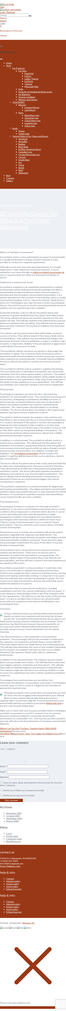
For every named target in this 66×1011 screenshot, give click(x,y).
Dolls (20, 89)
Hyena (21, 131)
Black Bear (23, 146)
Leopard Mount (32, 107)
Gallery (9, 180)
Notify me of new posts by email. (19, 795)
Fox (20, 162)
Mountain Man (31, 86)
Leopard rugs (31, 123)
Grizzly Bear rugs (33, 120)
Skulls (15, 128)
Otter (21, 165)
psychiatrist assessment (26, 453)
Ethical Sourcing (13, 889)
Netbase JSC (28, 923)
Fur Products (18, 68)
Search (3, 20)
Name (3, 766)
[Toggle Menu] (1, 59)
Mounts (22, 105)
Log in (9, 833)
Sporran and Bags (26, 97)
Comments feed (14, 838)
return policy (12, 886)
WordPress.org (13, 841)
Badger (21, 144)
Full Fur (28, 76)
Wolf (20, 170)
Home (9, 63)
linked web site (54, 703)
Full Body (29, 81)
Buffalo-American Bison (29, 149)
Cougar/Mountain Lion (29, 154)
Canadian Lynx (25, 152)
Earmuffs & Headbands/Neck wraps (35, 91)
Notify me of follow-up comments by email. (24, 790)
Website (4, 777)
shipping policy (13, 881)
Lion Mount (30, 110)
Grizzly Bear (24, 159)
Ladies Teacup (31, 78)
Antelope (22, 139)
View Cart (5, 1007)
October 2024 (13, 816)
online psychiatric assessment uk (48, 272)
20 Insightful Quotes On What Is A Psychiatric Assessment (28, 220)
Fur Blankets (24, 94)
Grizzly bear (23, 133)
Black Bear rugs (32, 115)
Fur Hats (22, 71)
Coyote (22, 157)
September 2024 (14, 818)
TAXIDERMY (18, 102)
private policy (12, 884)
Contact (10, 178)
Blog (8, 175)
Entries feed (12, 836)
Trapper (28, 84)
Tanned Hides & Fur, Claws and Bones (30, 136)
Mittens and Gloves (27, 99)
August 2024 (12, 821)
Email (3, 771)
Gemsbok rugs (32, 118)
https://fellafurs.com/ (10, 866)
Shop (8, 65)
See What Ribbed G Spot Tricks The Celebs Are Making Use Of (30, 733)
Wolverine (23, 173)
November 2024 (13, 813)
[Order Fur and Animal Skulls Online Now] (7, 4)
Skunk (21, 167)
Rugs (20, 112)
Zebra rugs (30, 125)
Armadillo (22, 141)
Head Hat (29, 73)
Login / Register (7, 12)
